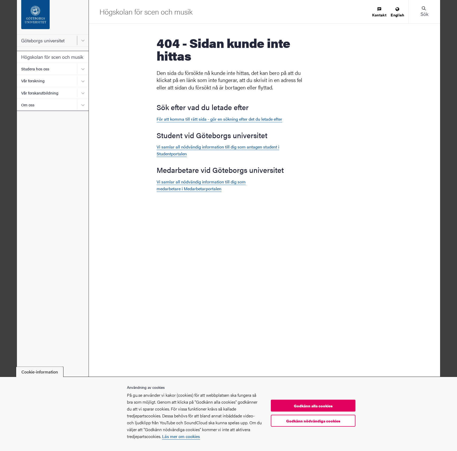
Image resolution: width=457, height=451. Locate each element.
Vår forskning (33, 80)
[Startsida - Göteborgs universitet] (53, 17)
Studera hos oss (35, 68)
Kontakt (379, 14)
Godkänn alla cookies (313, 405)
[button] (424, 11)
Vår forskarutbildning (39, 93)
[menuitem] (379, 12)
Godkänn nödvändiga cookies (313, 420)
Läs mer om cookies (181, 436)
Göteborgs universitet (43, 40)
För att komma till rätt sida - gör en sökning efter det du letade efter (219, 119)
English (397, 14)
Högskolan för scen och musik (52, 56)
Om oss (27, 104)
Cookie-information (39, 372)
